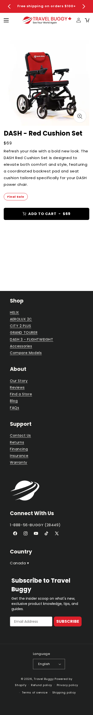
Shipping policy (64, 692)
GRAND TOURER (23, 332)
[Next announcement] (83, 6)
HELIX (14, 312)
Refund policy (41, 685)
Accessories (21, 346)
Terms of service (35, 692)
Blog (14, 400)
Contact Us (20, 435)
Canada (19, 563)
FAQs (14, 407)
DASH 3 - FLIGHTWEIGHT (31, 339)
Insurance (19, 455)
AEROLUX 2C (21, 319)
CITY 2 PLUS (20, 325)
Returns (17, 442)
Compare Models (26, 352)
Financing (19, 449)
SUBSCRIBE (67, 621)
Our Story (19, 380)
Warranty (18, 462)
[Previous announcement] (9, 6)
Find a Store (21, 394)
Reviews (17, 387)
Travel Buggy (44, 679)
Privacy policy (67, 685)
